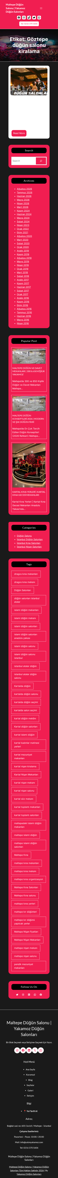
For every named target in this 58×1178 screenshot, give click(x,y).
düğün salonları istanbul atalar (26, 600)
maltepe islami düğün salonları (25, 845)
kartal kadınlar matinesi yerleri (26, 744)
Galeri (30, 1090)
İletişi (29, 1095)
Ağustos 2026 (24, 188)
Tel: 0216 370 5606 (29, 23)
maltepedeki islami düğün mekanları (27, 825)
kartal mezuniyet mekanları (23, 756)
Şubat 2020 (23, 243)
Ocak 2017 (22, 294)
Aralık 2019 (23, 250)
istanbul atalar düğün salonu (25, 676)
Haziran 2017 (24, 287)
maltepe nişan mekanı (25, 948)
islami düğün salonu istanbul (24, 656)
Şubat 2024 (23, 221)
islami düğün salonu (24, 646)
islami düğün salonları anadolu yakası (25, 636)
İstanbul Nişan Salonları (29, 546)
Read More (19, 134)
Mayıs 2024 (23, 217)
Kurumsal (30, 1074)
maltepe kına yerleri (24, 903)
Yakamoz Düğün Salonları (29, 1174)
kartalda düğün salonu (26, 694)
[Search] (41, 160)
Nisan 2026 (23, 203)
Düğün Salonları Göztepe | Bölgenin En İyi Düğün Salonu (29, 109)
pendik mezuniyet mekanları (23, 966)
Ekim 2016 (22, 305)
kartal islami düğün (24, 734)
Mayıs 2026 (23, 199)
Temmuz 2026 (24, 192)
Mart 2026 (22, 207)
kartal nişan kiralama (25, 766)
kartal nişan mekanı (24, 782)
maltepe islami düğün (25, 835)
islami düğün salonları (25, 626)
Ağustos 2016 (24, 308)
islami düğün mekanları (26, 610)
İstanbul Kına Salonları (28, 543)
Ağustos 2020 (24, 236)
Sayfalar (30, 1085)
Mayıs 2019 (23, 261)
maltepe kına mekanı (25, 871)
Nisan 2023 (23, 225)
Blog (30, 1080)
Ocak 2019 (22, 268)
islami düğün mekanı (25, 618)
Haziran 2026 (24, 196)
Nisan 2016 (23, 323)
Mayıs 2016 (23, 319)
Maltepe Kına (21, 855)
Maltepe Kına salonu (25, 895)
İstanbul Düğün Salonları (30, 539)
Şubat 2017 (23, 290)
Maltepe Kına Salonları (26, 887)
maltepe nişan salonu (25, 956)
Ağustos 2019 (24, 258)
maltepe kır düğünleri (25, 911)
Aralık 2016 (23, 298)
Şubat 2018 (23, 276)
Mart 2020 (22, 239)
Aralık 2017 (23, 279)
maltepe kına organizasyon (28, 879)
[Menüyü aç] (41, 8)
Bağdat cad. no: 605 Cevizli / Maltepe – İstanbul (29, 1126)
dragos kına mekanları (26, 574)
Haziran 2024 (24, 214)
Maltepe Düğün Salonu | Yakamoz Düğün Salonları (15, 8)
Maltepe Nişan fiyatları (26, 931)
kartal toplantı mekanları (27, 807)
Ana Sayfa (30, 1069)
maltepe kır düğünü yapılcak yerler (24, 921)
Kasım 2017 (23, 283)
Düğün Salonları (22, 590)
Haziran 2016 (24, 316)
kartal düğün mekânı (25, 718)
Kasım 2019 (23, 254)
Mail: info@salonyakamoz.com (29, 1142)
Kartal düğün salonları (25, 726)
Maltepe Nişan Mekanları (27, 939)
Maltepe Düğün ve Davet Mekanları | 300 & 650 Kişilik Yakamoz (28, 371)
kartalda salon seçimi (25, 710)
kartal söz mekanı (23, 798)
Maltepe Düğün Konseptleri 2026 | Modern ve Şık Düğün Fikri (28, 418)
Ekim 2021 (22, 232)
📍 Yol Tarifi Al (30, 1111)
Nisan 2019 (23, 265)
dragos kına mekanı (24, 582)
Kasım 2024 (23, 210)
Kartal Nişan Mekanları (26, 774)
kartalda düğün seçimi (26, 702)
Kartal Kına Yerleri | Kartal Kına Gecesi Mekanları (28, 493)
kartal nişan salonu (24, 790)
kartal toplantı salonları (26, 815)
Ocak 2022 (23, 228)
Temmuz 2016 (24, 312)
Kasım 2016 (23, 301)
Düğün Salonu (24, 535)
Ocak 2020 (23, 247)
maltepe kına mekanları (26, 863)
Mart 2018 (22, 272)
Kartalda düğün (22, 686)
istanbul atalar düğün (25, 666)
